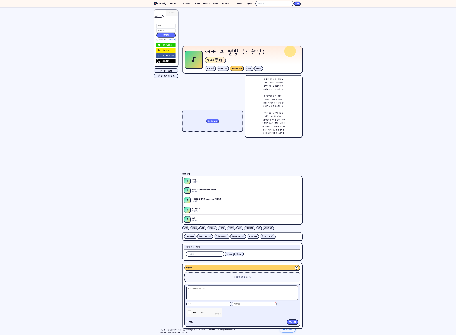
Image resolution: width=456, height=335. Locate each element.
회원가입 (172, 13)
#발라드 (222, 228)
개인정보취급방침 (166, 330)
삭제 (240, 254)
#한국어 (231, 228)
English (248, 3)
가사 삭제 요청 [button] (268, 236)
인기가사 (173, 3)
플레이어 (206, 3)
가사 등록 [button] (167, 70)
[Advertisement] (242, 27)
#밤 (259, 228)
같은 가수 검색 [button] (222, 236)
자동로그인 (162, 40)
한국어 (239, 3)
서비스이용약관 (178, 330)
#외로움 (194, 228)
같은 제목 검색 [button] (239, 236)
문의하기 (289, 329)
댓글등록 (292, 322)
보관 (259, 68)
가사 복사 (191, 236)
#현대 (239, 228)
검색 (297, 3)
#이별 (186, 228)
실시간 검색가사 (185, 3)
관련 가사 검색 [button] (206, 236)
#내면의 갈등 (250, 228)
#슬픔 (202, 228)
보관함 (215, 3)
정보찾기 (172, 39)
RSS (187, 332)
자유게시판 (225, 3)
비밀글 (191, 322)
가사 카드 (223, 68)
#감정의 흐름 (268, 228)
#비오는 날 (212, 228)
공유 (249, 68)
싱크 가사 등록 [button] (167, 76)
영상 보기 (213, 121)
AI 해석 (197, 3)
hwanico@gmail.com (176, 332)
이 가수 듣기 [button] (237, 68)
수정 (230, 254)
